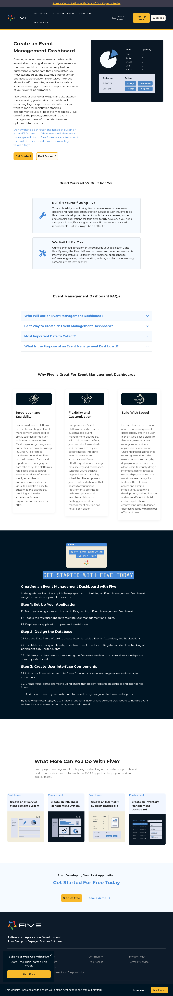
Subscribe (158, 18)
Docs (114, 18)
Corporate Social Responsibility (66, 972)
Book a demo (120, 18)
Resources (39, 22)
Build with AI (40, 13)
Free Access (96, 961)
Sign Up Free (141, 18)
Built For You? (47, 156)
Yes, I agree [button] (159, 990)
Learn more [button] (139, 990)
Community (96, 956)
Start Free (28, 974)
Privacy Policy (137, 956)
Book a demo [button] (97, 898)
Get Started (23, 156)
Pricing (71, 13)
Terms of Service (139, 961)
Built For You (138, 70)
